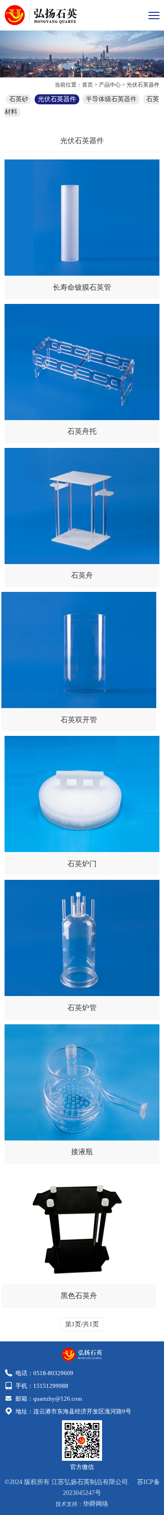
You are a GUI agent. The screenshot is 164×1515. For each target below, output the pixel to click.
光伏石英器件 (143, 85)
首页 (87, 85)
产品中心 (110, 85)
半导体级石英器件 (111, 99)
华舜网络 (95, 1503)
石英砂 (18, 99)
